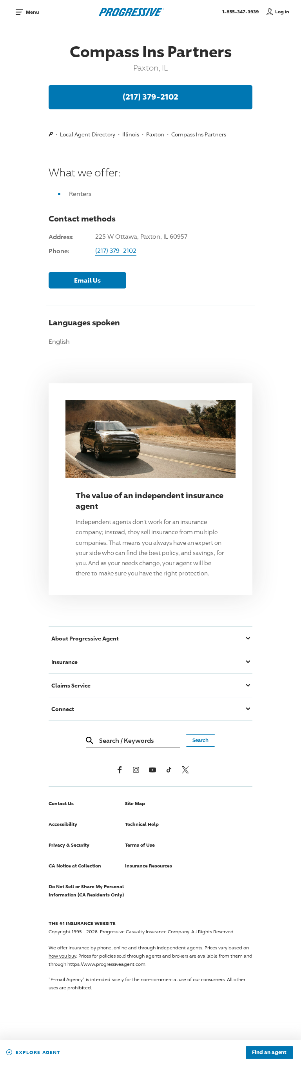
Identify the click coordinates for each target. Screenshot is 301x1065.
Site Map (135, 803)
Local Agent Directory (87, 134)
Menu (32, 12)
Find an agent (269, 1052)
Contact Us (61, 803)
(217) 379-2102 (150, 96)
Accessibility (63, 824)
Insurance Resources (148, 866)
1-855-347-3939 (242, 11)
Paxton (155, 134)
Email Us (87, 280)
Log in (282, 12)
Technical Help (142, 824)
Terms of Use (140, 845)
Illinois (130, 134)
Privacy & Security (69, 845)
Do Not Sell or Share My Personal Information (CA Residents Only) (86, 891)
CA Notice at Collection (75, 866)
